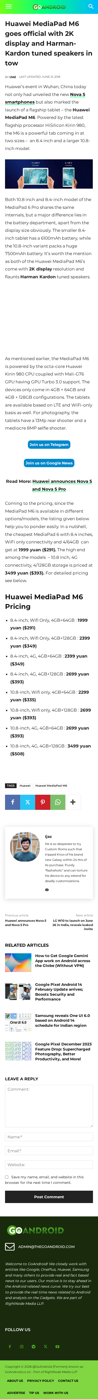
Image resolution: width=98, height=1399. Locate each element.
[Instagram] (22, 1347)
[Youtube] (57, 1347)
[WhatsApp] (57, 802)
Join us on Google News (49, 463)
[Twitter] (27, 802)
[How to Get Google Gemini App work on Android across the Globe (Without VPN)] (18, 962)
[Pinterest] (42, 802)
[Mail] (47, 889)
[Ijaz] (25, 862)
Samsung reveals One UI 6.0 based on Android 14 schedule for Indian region (62, 1020)
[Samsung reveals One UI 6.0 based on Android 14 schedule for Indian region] (18, 1022)
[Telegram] (33, 1347)
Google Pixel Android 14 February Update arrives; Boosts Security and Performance (59, 992)
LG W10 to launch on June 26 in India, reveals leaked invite (73, 925)
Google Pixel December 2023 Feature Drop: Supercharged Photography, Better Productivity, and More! (63, 1051)
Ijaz (13, 77)
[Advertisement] (49, 319)
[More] (73, 802)
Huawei (25, 785)
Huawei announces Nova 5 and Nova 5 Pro (25, 923)
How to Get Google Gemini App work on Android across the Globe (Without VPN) (62, 960)
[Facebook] (12, 802)
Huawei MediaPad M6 (51, 785)
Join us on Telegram (49, 444)
